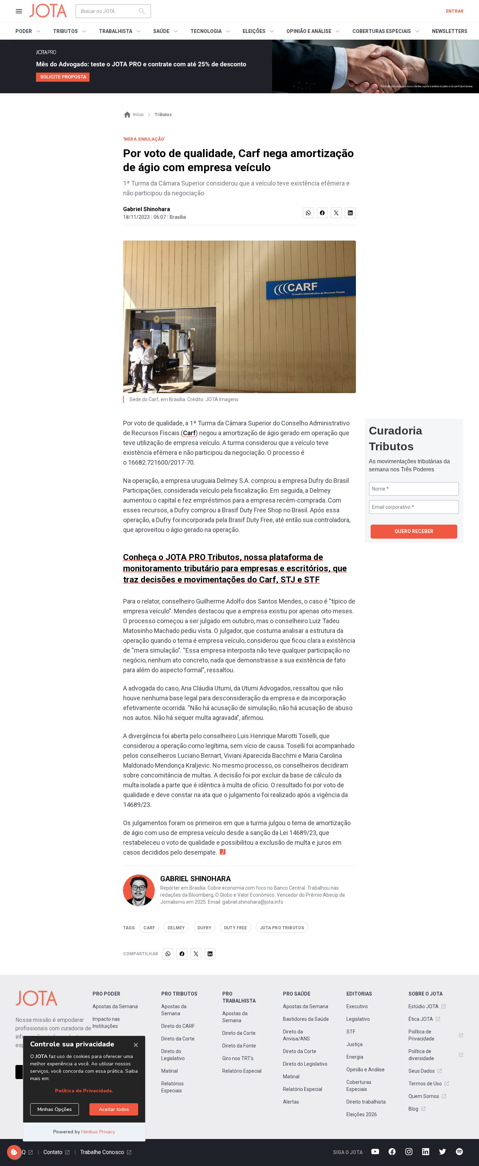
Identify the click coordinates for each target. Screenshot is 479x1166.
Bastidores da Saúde (306, 1019)
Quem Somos (424, 1096)
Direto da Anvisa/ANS (296, 1035)
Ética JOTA (421, 1019)
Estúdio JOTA (424, 1006)
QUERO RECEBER (413, 531)
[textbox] (109, 11)
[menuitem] (29, 31)
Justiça (354, 1044)
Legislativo (358, 1019)
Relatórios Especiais (172, 1087)
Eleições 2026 (361, 1114)
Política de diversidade (421, 1055)
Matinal (169, 1071)
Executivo (357, 1006)
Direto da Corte (178, 1039)
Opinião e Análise (365, 1069)
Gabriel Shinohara (146, 209)
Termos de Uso (425, 1083)
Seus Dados (422, 1071)
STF (350, 1031)
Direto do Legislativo (173, 1055)
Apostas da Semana (115, 1006)
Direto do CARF (178, 1026)
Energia (354, 1057)
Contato (52, 1152)
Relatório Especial (242, 1071)
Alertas (291, 1102)
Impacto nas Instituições (106, 1022)
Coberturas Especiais (358, 1085)
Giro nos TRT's (238, 1058)
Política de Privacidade (421, 1035)
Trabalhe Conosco (102, 1152)
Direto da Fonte (239, 1046)
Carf (189, 433)
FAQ (20, 1152)
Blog (413, 1109)
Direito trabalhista (366, 1102)
